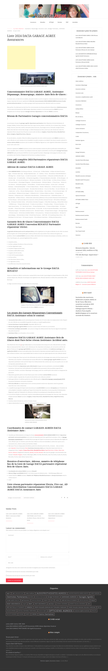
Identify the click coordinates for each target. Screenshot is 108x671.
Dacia (26, 448)
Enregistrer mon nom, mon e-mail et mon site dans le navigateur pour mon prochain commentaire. (30, 567)
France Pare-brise (28, 450)
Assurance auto (42, 28)
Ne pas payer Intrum (12, 637)
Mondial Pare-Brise (39, 450)
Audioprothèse (79, 109)
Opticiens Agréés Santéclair (82, 610)
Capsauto (13, 448)
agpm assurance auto (18, 593)
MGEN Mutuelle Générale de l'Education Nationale (50, 607)
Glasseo (15, 452)
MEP (89, 603)
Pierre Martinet (19, 28)
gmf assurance (25, 600)
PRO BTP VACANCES (12, 614)
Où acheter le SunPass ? (13, 652)
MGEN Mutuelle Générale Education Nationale (82, 607)
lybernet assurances (84, 600)
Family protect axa (40, 596)
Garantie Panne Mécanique (82, 160)
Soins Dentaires (46, 614)
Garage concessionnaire (14, 497)
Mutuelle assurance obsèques (83, 176)
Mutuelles (42, 22)
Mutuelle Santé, (79, 184)
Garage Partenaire (53, 597)
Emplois (78, 148)
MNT (99, 607)
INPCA (51, 600)
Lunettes (78, 172)
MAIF (30, 604)
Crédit (77, 136)
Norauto (41, 452)
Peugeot (20, 454)
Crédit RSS (88, 243)
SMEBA (34, 614)
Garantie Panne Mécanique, (82, 164)
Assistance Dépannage (31, 28)
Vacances (78, 235)
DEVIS (31, 597)
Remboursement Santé (81, 219)
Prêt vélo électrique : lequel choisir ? (87, 255)
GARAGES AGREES (29, 497)
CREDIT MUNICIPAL (95, 593)
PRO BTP (94, 610)
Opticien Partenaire (80, 195)
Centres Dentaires (80, 128)
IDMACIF (46, 600)
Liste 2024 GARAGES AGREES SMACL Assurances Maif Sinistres (14, 516)
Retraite (60, 22)
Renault (15, 454)
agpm (8, 593)
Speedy (32, 452)
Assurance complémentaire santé (84, 97)
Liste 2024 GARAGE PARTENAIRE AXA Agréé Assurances (23, 628)
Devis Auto (78, 144)
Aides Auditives (79, 81)
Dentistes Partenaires (17, 597)
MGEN (29, 607)
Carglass (20, 450)
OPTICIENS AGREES (60, 610)
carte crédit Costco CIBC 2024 (15, 624)
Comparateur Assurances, (82, 132)
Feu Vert (36, 452)
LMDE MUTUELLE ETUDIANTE (69, 600)
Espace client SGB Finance (14, 644)
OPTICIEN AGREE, (80, 191)
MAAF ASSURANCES (13, 604)
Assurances (33, 22)
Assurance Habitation (81, 101)
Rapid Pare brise (49, 450)
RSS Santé (88, 293)
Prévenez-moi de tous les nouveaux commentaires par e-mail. (22, 571)
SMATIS (28, 614)
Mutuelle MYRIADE (11, 610)
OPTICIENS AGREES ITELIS (82, 199)
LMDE (57, 600)
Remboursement (80, 211)
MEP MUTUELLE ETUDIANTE (16, 607)
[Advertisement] (21, 57)
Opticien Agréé (42, 610)
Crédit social (55, 619)
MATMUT (52, 604)
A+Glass (56, 450)
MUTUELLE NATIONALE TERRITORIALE (27, 610)
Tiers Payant (79, 227)
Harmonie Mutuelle (36, 600)
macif (24, 603)
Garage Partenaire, (53, 28)
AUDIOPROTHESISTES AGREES (51, 593)
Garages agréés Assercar (13, 600)
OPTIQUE (51, 22)
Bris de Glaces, (79, 116)
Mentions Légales (44, 661)
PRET (67, 22)
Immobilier (75, 22)
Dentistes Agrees (80, 140)
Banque (77, 113)
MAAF (93, 600)
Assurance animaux (80, 89)
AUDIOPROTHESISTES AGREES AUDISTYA (78, 593)
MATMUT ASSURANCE (62, 603)
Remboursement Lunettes (82, 215)
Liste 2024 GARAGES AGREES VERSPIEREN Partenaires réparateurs (56, 516)
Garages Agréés (86, 597)
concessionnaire (39, 435)
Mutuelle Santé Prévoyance (82, 180)
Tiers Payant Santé (80, 231)
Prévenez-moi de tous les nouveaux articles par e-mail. (21, 575)
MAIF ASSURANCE (40, 604)
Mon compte (55, 632)
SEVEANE (21, 614)
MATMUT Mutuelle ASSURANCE (77, 603)
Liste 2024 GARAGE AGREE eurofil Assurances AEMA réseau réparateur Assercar (31, 626)
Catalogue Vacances (81, 120)
